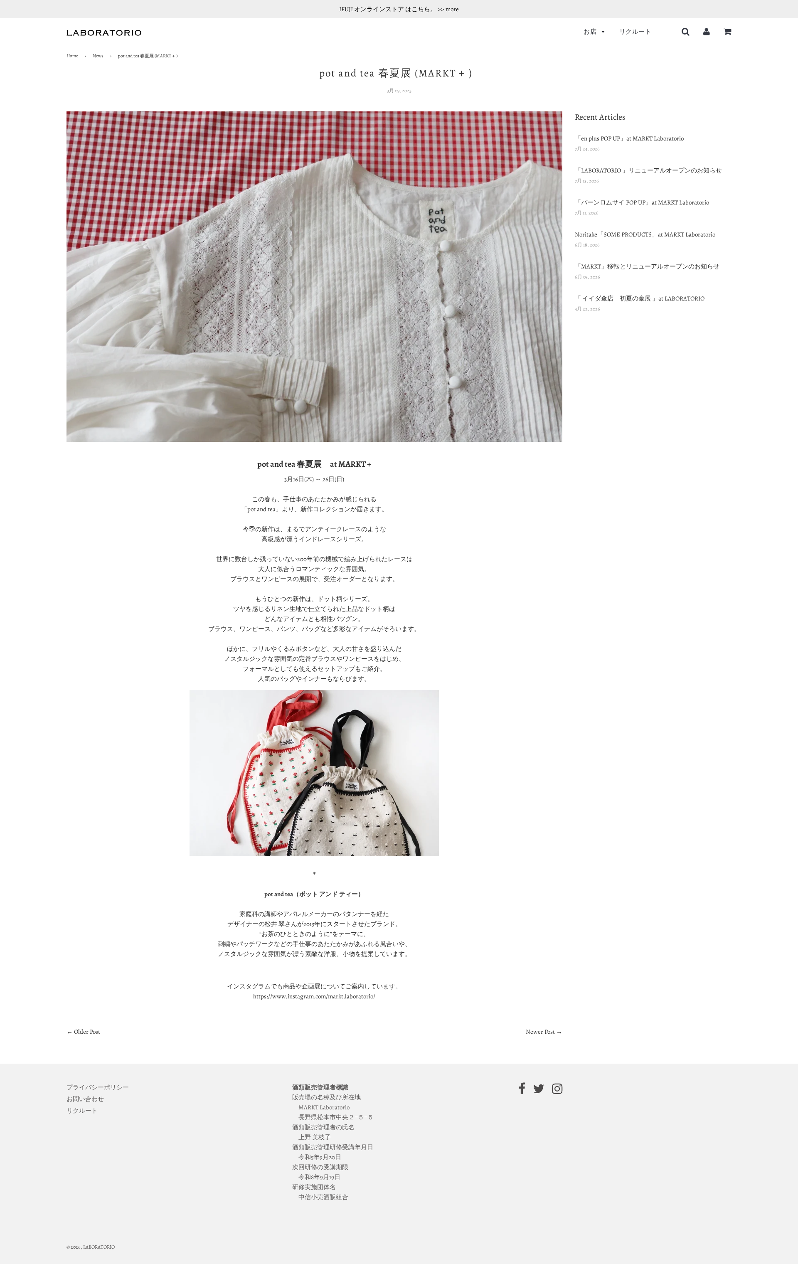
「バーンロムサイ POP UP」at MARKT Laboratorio (642, 202)
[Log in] (706, 31)
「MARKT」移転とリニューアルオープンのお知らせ (647, 266)
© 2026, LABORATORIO (90, 1247)
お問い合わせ (85, 1099)
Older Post (87, 1031)
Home (72, 56)
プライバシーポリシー (97, 1087)
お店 (591, 31)
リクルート (635, 31)
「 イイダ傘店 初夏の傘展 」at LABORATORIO (639, 298)
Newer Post (541, 1031)
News (98, 56)
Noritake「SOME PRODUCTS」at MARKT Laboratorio (645, 234)
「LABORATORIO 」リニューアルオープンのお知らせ (648, 170)
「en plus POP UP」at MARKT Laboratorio (629, 138)
